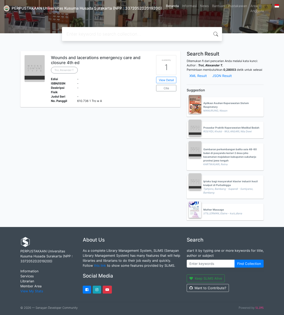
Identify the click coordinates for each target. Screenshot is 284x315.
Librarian (27, 281)
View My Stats (31, 291)
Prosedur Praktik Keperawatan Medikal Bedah (231, 127)
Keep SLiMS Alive (208, 278)
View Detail (166, 80)
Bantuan (218, 6)
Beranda (172, 6)
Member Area (31, 286)
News (204, 6)
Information (29, 271)
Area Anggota (257, 8)
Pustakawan (237, 6)
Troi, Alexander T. (64, 70)
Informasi (189, 6)
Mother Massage (213, 209)
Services (27, 276)
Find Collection (249, 264)
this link (100, 265)
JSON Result (222, 76)
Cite (166, 88)
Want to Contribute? (210, 288)
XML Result (198, 76)
